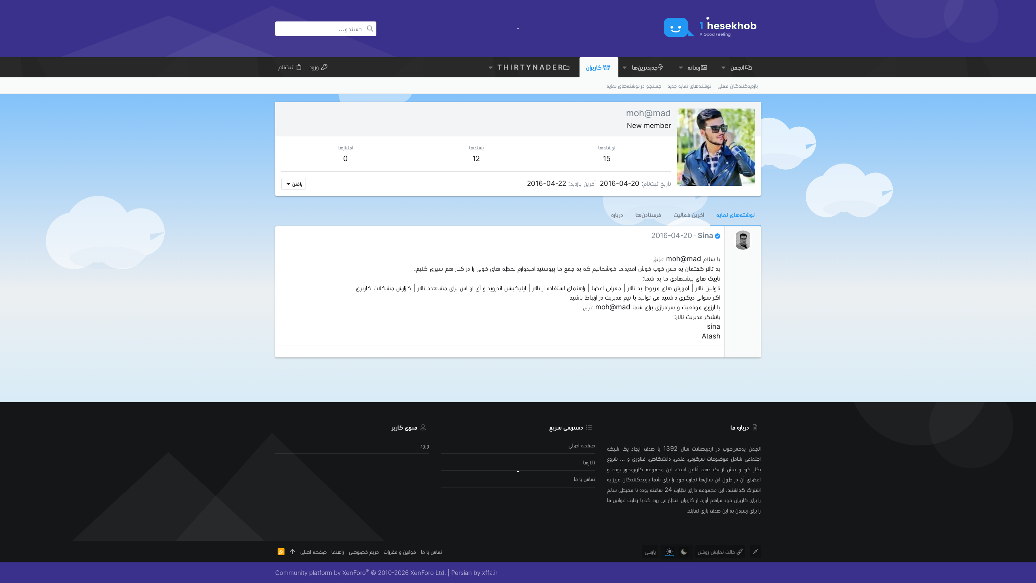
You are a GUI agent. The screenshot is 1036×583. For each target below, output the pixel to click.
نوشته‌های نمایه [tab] (735, 215)
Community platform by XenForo (360, 573)
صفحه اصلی (582, 445)
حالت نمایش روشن (717, 551)
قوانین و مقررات (400, 551)
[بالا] (292, 551)
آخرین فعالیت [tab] (688, 215)
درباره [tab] (617, 215)
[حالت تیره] (683, 551)
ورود (424, 445)
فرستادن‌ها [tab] (648, 215)
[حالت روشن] (669, 551)
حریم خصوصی (364, 551)
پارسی (650, 551)
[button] (723, 67)
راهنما (337, 551)
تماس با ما (584, 479)
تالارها (589, 462)
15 (607, 158)
